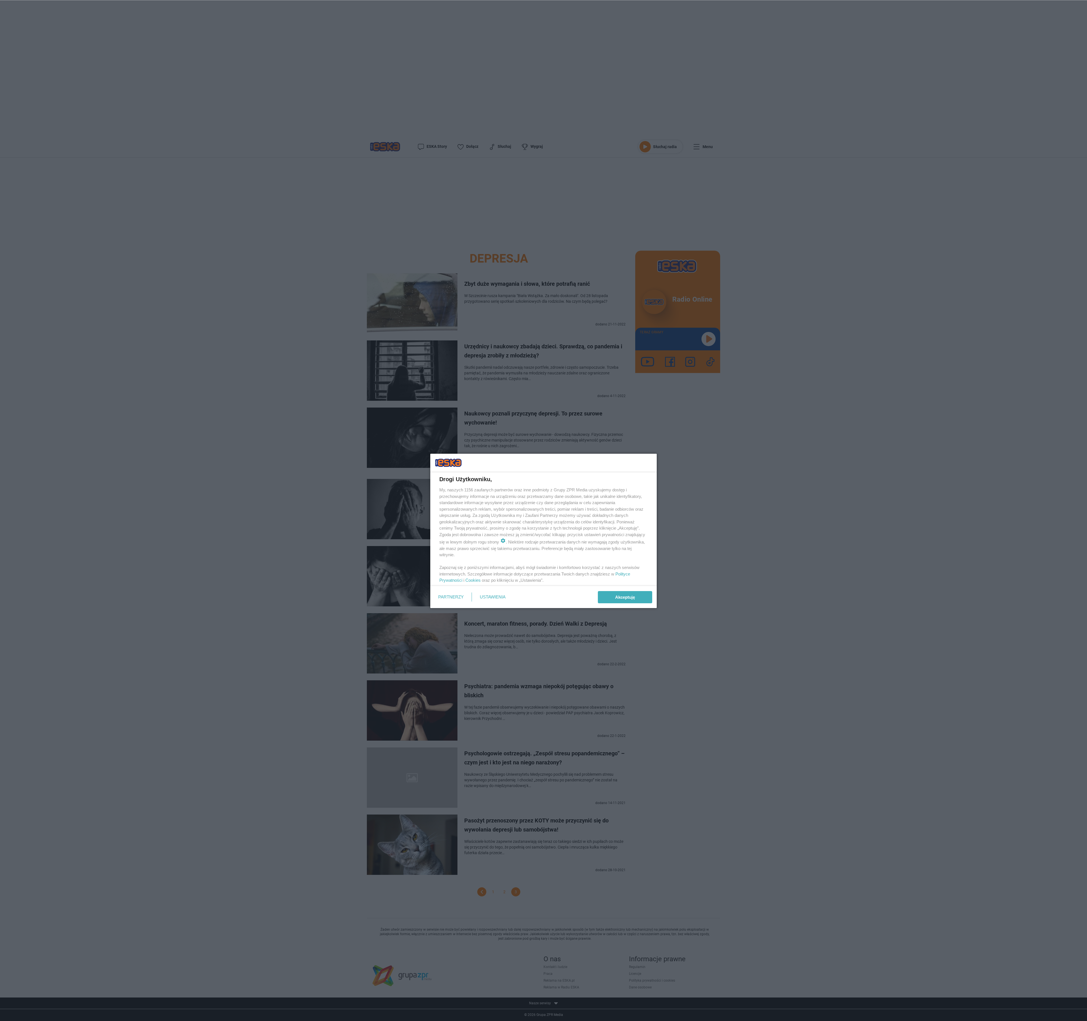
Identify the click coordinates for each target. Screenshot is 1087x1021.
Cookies (473, 580)
